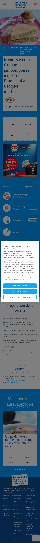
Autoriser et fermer (20, 291)
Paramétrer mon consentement (20, 297)
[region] (20, 271)
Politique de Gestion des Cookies (14, 279)
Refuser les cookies (20, 285)
